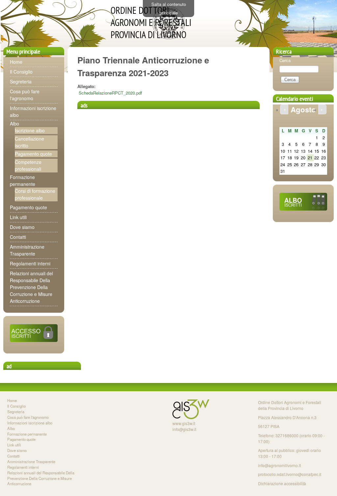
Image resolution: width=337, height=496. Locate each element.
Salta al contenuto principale (168, 8)
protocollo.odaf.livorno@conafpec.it (289, 474)
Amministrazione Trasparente (27, 250)
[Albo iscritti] (303, 209)
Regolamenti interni (30, 263)
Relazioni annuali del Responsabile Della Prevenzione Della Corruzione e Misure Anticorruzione (31, 287)
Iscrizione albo (30, 130)
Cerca (285, 60)
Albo (14, 123)
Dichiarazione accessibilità (282, 483)
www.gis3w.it (183, 423)
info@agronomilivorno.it (279, 465)
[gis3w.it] (190, 417)
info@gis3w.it (184, 429)
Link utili (18, 217)
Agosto (303, 109)
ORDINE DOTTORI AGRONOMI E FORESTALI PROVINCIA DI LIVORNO (151, 22)
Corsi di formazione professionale (35, 194)
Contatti (18, 237)
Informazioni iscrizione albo (29, 422)
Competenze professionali (28, 165)
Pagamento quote (33, 153)
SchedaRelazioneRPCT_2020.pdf (110, 93)
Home (16, 61)
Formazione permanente (22, 180)
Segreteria (21, 81)
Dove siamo (22, 227)
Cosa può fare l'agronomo (24, 94)
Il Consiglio (21, 71)
